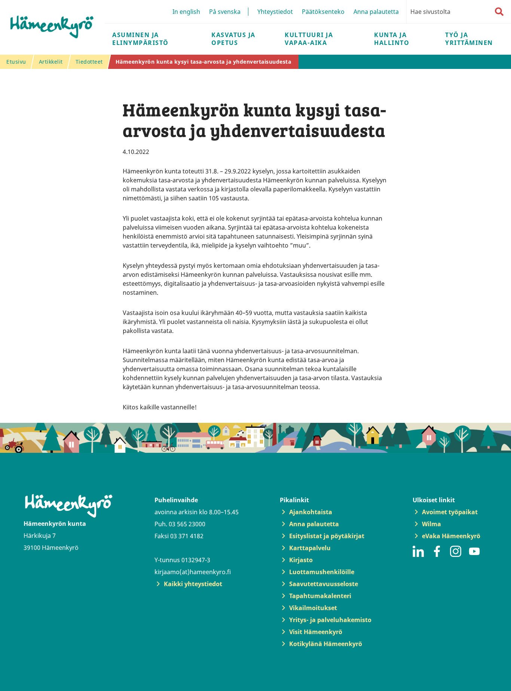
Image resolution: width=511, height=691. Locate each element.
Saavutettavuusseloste (323, 584)
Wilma (431, 524)
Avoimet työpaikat (450, 512)
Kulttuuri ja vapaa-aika (309, 39)
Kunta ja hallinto (391, 39)
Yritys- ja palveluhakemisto (330, 620)
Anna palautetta (376, 11)
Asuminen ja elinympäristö (140, 39)
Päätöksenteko (323, 11)
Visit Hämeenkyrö (315, 632)
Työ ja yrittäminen (469, 39)
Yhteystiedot (275, 11)
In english (186, 11)
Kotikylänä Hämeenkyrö (325, 644)
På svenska (225, 11)
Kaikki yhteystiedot (193, 584)
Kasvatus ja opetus (233, 39)
